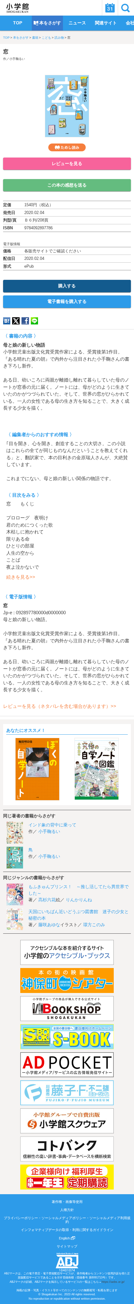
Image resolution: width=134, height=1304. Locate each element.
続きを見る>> (20, 577)
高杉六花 (47, 899)
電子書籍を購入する (67, 301)
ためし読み (67, 147)
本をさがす (21, 37)
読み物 (59, 37)
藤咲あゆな (49, 924)
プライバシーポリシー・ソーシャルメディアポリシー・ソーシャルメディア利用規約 (67, 1220)
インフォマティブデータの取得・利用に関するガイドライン (67, 1230)
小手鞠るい (17, 59)
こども (46, 37)
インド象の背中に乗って (52, 824)
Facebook (25, 320)
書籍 (35, 37)
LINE (34, 320)
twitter (16, 320)
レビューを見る (67, 163)
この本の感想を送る (67, 184)
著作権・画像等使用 (67, 1202)
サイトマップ (67, 1246)
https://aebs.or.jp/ (113, 1281)
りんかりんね (79, 899)
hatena (6, 320)
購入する (67, 285)
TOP (6, 37)
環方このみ (94, 924)
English (65, 1238)
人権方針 (67, 1210)
